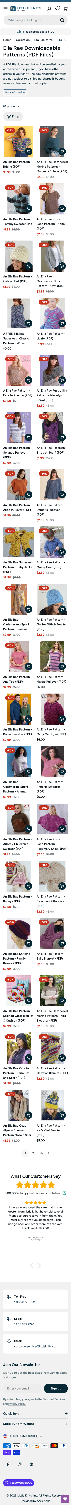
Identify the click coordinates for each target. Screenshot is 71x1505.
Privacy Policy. (17, 1403)
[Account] (49, 8)
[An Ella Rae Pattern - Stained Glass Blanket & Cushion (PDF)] (18, 990)
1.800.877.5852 (24, 1302)
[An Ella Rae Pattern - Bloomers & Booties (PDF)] (52, 876)
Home (7, 40)
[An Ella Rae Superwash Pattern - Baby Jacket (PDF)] (18, 542)
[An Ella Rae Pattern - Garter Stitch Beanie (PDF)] (52, 599)
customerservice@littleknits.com (36, 1346)
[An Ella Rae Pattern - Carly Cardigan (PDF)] (52, 709)
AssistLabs (43, 1501)
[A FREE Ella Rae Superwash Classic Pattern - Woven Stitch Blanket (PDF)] (18, 313)
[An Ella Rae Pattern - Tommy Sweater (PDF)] (18, 198)
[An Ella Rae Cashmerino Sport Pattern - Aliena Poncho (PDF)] (18, 761)
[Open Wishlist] (65, 1499)
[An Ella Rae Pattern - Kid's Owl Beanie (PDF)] (52, 1105)
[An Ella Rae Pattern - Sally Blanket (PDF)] (52, 933)
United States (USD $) (23, 1436)
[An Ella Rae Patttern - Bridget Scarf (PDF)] (52, 427)
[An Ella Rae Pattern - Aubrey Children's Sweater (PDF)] (18, 819)
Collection (23, 40)
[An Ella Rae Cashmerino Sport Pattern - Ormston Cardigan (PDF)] (52, 256)
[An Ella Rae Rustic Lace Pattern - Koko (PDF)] (52, 198)
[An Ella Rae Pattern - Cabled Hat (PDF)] (18, 256)
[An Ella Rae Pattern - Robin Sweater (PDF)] (18, 709)
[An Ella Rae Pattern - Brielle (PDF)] (18, 141)
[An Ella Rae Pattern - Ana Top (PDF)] (18, 656)
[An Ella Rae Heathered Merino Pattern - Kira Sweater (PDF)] (52, 990)
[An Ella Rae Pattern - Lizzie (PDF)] (52, 313)
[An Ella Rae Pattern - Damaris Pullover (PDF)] (52, 484)
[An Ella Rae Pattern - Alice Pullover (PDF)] (18, 484)
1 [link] (25, 1153)
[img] (35, 1185)
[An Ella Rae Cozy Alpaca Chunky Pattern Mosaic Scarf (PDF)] (18, 1105)
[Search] (62, 20)
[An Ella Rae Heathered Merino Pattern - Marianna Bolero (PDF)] (52, 141)
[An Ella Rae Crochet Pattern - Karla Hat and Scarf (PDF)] (18, 1048)
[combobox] (36, 20)
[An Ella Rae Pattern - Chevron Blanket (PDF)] (52, 1048)
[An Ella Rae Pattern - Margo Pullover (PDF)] (52, 656)
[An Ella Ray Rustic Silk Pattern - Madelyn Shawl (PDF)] (52, 370)
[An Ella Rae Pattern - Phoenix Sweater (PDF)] (52, 761)
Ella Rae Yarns (43, 40)
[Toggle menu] (5, 8)
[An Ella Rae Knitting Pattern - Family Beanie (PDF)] (18, 933)
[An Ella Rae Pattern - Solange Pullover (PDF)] (18, 427)
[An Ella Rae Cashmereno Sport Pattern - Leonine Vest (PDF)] (18, 599)
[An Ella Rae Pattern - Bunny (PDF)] (18, 876)
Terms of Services (54, 1399)
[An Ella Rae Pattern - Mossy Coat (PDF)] (52, 542)
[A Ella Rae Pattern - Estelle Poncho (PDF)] (18, 370)
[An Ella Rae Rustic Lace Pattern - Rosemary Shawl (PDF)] (52, 819)
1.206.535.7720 (24, 1324)
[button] (32, 1265)
